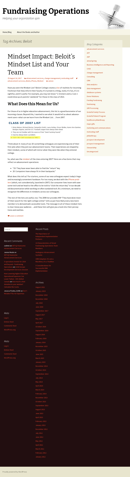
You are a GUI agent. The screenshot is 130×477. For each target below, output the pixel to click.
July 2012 (39, 433)
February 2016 (41, 338)
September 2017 (42, 311)
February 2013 (41, 421)
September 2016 (42, 330)
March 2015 (40, 358)
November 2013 (41, 397)
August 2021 (40, 287)
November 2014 (41, 366)
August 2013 (40, 409)
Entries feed (8, 322)
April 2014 (39, 386)
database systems (94, 92)
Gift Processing (92, 108)
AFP (88, 53)
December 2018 (41, 295)
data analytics (92, 84)
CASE (89, 69)
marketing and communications (99, 128)
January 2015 (40, 362)
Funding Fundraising (94, 100)
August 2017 (40, 315)
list (58, 87)
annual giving (92, 61)
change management (52, 78)
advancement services (35, 78)
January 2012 (40, 457)
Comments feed (10, 326)
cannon (50, 81)
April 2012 (39, 445)
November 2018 (41, 299)
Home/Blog (7, 32)
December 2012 (41, 429)
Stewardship (91, 147)
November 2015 (41, 346)
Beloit (28, 81)
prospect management (95, 144)
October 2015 (41, 350)
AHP (88, 57)
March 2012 (40, 449)
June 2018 (39, 307)
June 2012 (39, 437)
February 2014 (41, 394)
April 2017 (39, 323)
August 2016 (40, 334)
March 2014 (40, 390)
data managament (94, 88)
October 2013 (41, 401)
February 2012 (41, 453)
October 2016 (41, 326)
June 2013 (39, 413)
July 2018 (39, 303)
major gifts (91, 124)
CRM (88, 80)
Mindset (40, 81)
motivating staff (67, 78)
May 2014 (39, 382)
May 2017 (39, 319)
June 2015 (39, 354)
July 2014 (39, 378)
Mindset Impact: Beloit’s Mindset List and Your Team (41, 64)
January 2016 (40, 342)
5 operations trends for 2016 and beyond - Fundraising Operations (15, 264)
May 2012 (39, 441)
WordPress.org (10, 330)
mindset (26, 159)
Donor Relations (93, 96)
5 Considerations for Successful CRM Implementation (43, 268)
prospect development (96, 140)
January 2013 (40, 425)
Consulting (91, 76)
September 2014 (42, 374)
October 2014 (41, 370)
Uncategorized (92, 151)
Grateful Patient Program (96, 116)
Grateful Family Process (96, 112)
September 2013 (42, 405)
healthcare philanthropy (96, 120)
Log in (6, 318)
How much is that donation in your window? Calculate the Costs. (14, 284)
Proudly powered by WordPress (15, 472)
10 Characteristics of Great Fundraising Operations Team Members (47, 246)
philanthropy (91, 136)
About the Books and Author (28, 32)
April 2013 (39, 417)
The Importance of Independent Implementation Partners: (47, 236)
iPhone (33, 81)
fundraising (91, 104)
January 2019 (40, 291)
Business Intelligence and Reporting (100, 65)
